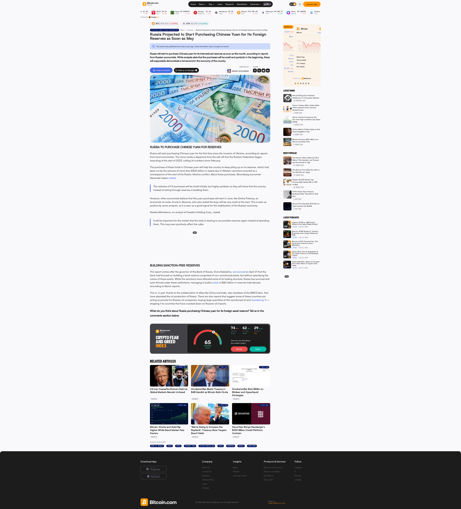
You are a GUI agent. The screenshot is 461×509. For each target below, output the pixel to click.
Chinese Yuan (190, 446)
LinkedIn (298, 479)
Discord (297, 475)
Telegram (298, 467)
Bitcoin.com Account (273, 467)
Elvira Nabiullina (207, 446)
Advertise (254, 4)
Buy (210, 4)
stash (216, 282)
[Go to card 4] (303, 83)
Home (193, 4)
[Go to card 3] (300, 83)
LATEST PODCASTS (291, 217)
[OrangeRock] (154, 17)
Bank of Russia (157, 446)
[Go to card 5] (306, 83)
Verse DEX (268, 479)
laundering (258, 299)
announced (239, 271)
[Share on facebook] (255, 70)
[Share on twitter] (259, 70)
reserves (230, 446)
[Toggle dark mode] (292, 4)
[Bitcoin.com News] (150, 4)
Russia (241, 446)
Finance (190, 30)
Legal (204, 484)
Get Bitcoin (313, 29)
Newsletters (242, 4)
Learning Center (240, 475)
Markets (236, 471)
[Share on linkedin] (268, 70)
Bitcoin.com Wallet (272, 471)
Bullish (257, 349)
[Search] (299, 4)
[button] (196, 70)
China (178, 446)
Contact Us (207, 471)
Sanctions (252, 446)
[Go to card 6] (308, 83)
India (220, 446)
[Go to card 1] (295, 83)
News (201, 4)
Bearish (239, 349)
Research (230, 4)
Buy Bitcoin (269, 475)
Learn (220, 4)
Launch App (312, 4)
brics (169, 446)
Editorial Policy (208, 479)
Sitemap (205, 488)
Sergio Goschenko (240, 71)
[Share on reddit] (263, 70)
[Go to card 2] (298, 83)
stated (172, 177)
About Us (206, 467)
